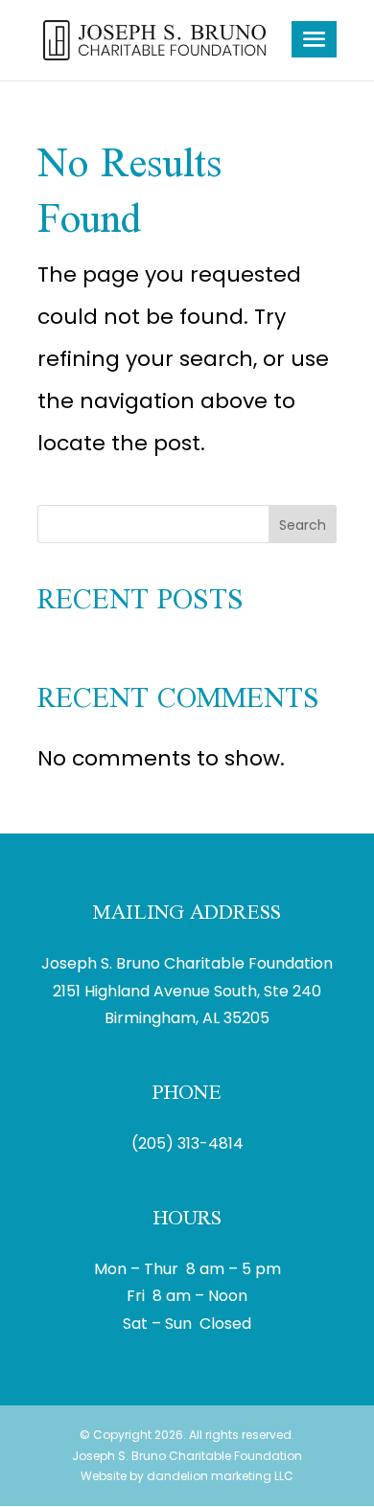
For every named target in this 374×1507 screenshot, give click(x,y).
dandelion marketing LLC (220, 1476)
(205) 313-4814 (187, 1143)
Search (302, 525)
